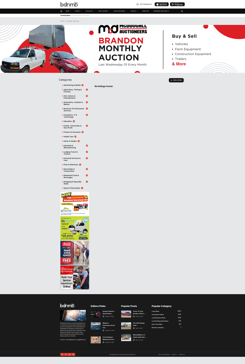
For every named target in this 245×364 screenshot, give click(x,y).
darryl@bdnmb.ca (71, 339)
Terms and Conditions (164, 354)
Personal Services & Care (72, 159)
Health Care (68, 137)
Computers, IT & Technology (70, 116)
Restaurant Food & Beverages (71, 176)
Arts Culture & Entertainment (69, 97)
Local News (155, 311)
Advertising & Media (72, 85)
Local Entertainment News (160, 321)
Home (62, 21)
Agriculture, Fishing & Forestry (73, 91)
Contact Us (182, 354)
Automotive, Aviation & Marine (73, 103)
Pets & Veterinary (71, 165)
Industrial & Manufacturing (70, 147)
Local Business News (158, 318)
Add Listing (176, 80)
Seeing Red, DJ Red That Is (78, 15)
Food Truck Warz (157, 324)
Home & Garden (70, 141)
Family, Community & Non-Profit (72, 127)
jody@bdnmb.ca (81, 339)
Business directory (158, 327)
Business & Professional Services (74, 110)
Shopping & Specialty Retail (72, 183)
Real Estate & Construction (69, 170)
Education (68, 121)
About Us (174, 354)
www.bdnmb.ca (80, 323)
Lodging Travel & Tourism (71, 153)
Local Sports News (158, 314)
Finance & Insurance (72, 132)
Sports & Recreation (72, 188)
